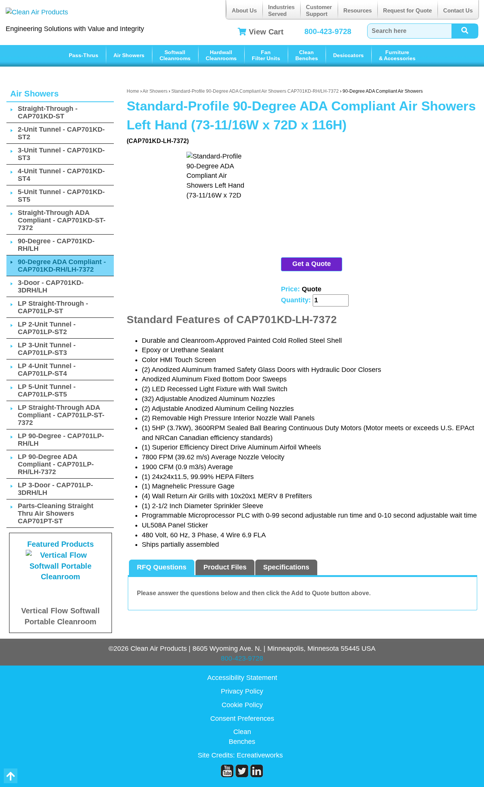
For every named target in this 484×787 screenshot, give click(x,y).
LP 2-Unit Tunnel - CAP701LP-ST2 (47, 328)
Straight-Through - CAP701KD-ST (48, 112)
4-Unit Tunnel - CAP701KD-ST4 (61, 174)
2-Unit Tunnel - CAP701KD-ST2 (61, 133)
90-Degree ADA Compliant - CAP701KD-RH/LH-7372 (62, 265)
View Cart (266, 32)
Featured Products (60, 544)
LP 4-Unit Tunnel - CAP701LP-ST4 (47, 369)
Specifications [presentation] (286, 567)
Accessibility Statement (242, 677)
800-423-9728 (327, 31)
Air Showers (128, 55)
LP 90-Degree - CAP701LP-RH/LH (61, 439)
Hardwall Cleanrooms (221, 55)
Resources (357, 10)
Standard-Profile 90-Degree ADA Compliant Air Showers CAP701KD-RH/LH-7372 (255, 91)
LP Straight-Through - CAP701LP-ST (53, 307)
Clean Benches (306, 55)
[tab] (161, 567)
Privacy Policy (242, 691)
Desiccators (348, 55)
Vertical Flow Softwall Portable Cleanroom (60, 616)
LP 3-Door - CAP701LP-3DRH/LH (55, 488)
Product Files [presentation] (225, 567)
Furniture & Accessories (397, 55)
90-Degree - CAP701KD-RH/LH (56, 244)
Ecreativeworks (260, 755)
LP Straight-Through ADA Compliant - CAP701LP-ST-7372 (61, 415)
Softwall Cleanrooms (175, 55)
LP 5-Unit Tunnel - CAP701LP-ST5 (47, 390)
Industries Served (281, 10)
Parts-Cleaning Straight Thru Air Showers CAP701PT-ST (55, 513)
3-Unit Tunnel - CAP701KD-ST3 (61, 154)
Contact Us (458, 10)
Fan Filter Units (266, 55)
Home (133, 91)
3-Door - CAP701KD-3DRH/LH (51, 286)
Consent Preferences (242, 718)
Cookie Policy (242, 705)
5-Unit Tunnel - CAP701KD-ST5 (61, 195)
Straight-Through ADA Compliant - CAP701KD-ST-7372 (61, 220)
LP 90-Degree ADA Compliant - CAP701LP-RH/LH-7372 (56, 464)
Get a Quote (311, 264)
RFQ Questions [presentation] (161, 567)
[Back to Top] (10, 775)
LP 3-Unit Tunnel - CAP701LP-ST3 (47, 348)
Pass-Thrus (83, 55)
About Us (244, 10)
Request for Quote (407, 10)
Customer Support (319, 10)
